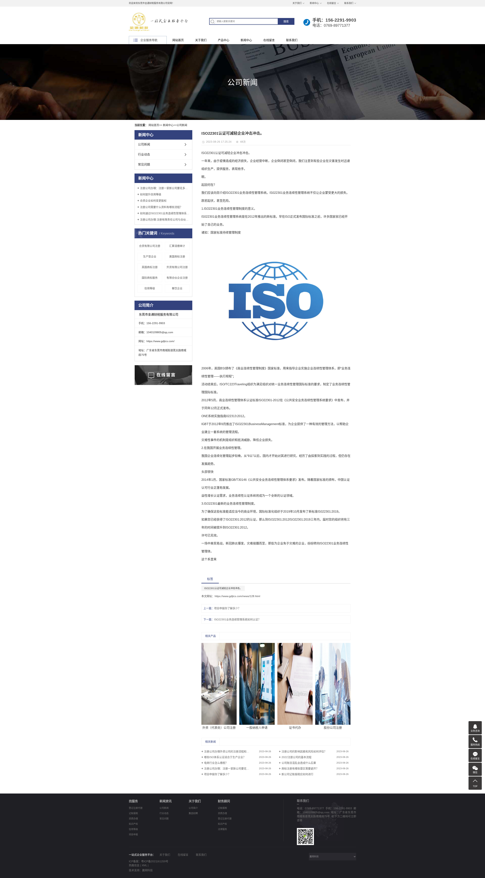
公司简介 (193, 808)
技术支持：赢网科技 (141, 870)
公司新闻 (182, 125)
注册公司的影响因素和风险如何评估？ (304, 751)
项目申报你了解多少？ (227, 608)
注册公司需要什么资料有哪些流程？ (161, 207)
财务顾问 (224, 801)
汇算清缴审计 (177, 245)
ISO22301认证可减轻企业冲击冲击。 (223, 588)
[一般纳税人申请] (257, 684)
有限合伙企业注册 (177, 277)
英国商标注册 (150, 267)
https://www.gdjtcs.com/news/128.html (237, 596)
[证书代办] (295, 684)
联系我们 (348, 3)
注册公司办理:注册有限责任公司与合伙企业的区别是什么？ (164, 219)
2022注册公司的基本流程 (296, 757)
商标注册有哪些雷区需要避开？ (300, 768)
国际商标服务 (150, 277)
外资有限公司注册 (177, 267)
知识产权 (133, 824)
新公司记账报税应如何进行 (297, 774)
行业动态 (144, 154)
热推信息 (134, 865)
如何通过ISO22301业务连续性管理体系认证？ (164, 213)
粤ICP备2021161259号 (154, 861)
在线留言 (331, 3)
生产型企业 (149, 256)
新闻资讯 (166, 801)
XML (144, 865)
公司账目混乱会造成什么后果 (299, 762)
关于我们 (297, 3)
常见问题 (144, 164)
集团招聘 (193, 813)
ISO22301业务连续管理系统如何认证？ (237, 619)
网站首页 (178, 40)
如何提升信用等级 (150, 194)
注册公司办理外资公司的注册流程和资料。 (229, 751)
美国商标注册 (177, 256)
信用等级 (149, 288)
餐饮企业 (177, 288)
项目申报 (133, 834)
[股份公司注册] (333, 684)
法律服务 (222, 829)
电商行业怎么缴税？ (216, 762)
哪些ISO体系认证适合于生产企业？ (225, 757)
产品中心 (223, 40)
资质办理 (133, 818)
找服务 (133, 801)
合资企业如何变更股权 (153, 200)
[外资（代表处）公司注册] (219, 684)
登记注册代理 (135, 808)
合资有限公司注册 (149, 245)
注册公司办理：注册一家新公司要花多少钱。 (164, 188)
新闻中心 (314, 3)
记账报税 (133, 813)
